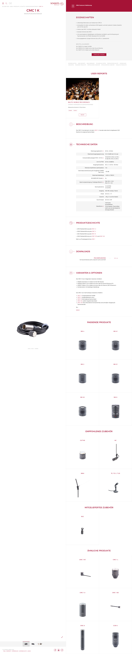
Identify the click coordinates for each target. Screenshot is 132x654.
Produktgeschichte (112, 63)
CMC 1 (93, 239)
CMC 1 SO (94, 236)
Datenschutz (22, 651)
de (10, 3)
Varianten (71, 64)
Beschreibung (91, 63)
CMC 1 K (94, 233)
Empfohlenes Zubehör (93, 64)
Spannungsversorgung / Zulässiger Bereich (91, 182)
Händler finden (99, 54)
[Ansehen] (115, 258)
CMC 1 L (94, 231)
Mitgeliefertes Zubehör (107, 64)
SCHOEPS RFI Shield (96, 178)
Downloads (123, 63)
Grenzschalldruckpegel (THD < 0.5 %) (92, 157)
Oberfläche (99, 206)
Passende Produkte (80, 64)
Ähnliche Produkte (121, 64)
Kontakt (8, 651)
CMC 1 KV (102, 236)
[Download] (117, 258)
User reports (81, 63)
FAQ (4, 651)
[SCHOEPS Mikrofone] (57, 3)
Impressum (15, 651)
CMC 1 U (96, 130)
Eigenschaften (72, 63)
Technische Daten (101, 63)
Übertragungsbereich (96, 151)
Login (29, 651)
